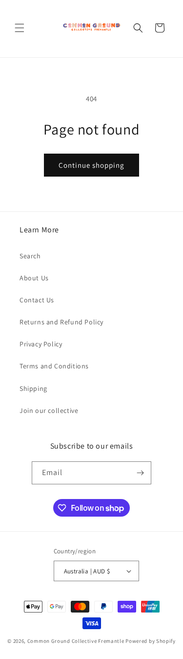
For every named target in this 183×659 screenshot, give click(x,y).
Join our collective (49, 410)
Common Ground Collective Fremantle (76, 640)
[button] (19, 28)
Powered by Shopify (150, 640)
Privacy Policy (41, 344)
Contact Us (37, 299)
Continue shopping (91, 165)
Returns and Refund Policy (61, 322)
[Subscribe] (140, 472)
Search (30, 255)
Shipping (33, 388)
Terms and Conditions (54, 366)
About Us (34, 277)
